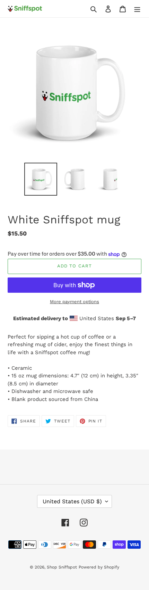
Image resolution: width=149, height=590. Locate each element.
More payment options (74, 301)
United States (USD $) (72, 501)
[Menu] (137, 8)
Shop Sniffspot (62, 567)
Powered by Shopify (99, 567)
